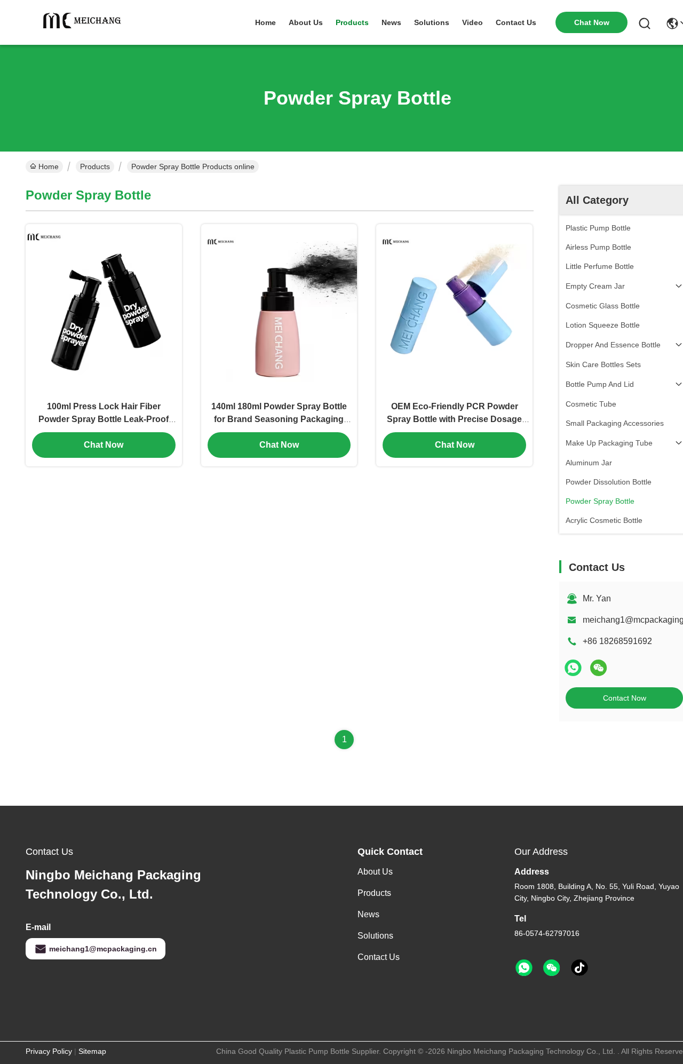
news (391, 22)
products (352, 22)
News (368, 914)
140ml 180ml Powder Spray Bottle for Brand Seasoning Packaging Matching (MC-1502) (279, 419)
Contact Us (379, 957)
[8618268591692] (524, 968)
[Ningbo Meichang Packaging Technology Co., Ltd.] (84, 22)
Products (95, 166)
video (472, 22)
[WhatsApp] (573, 668)
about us (306, 22)
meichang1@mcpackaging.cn (103, 948)
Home (265, 22)
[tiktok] (579, 968)
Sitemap (92, 1051)
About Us (375, 871)
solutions (431, 22)
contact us (516, 22)
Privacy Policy (49, 1051)
